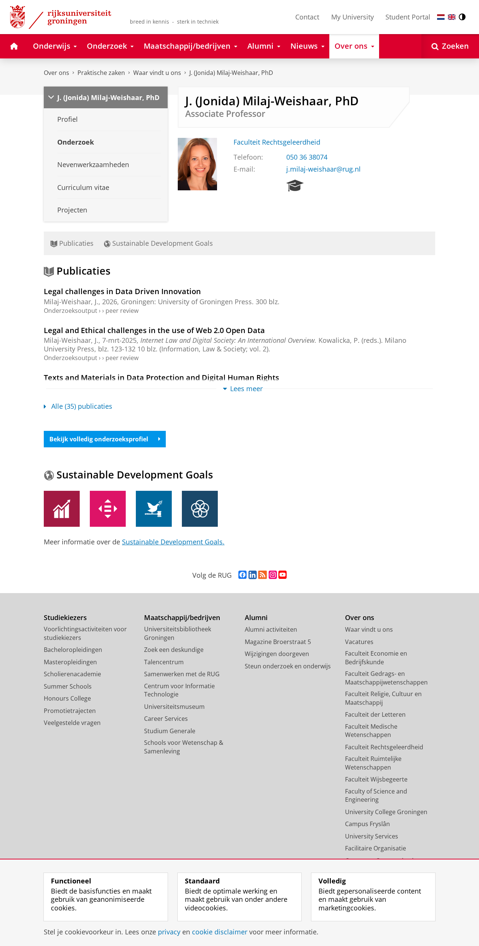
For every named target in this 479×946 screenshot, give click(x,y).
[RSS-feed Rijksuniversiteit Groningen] (262, 575)
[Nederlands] (441, 17)
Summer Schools (68, 686)
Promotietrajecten (70, 711)
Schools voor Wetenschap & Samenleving (183, 746)
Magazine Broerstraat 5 (278, 642)
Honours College (67, 698)
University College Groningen (386, 812)
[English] (451, 17)
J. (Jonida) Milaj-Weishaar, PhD (231, 73)
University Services (371, 836)
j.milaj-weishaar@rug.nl (323, 169)
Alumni (256, 617)
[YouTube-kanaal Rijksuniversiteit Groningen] (282, 575)
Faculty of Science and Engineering (376, 795)
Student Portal (407, 16)
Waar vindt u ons (157, 73)
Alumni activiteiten (271, 629)
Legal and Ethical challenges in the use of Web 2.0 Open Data (154, 330)
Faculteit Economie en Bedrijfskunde (376, 657)
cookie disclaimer (219, 932)
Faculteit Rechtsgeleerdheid (277, 142)
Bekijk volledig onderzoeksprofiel (98, 439)
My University (352, 16)
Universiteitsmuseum (174, 706)
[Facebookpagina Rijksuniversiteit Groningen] (242, 575)
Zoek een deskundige (174, 650)
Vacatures (359, 642)
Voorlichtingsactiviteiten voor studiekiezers (85, 633)
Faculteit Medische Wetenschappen (371, 730)
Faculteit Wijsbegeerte (376, 779)
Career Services (166, 718)
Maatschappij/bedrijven (182, 617)
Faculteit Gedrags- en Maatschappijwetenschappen (386, 678)
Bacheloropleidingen (73, 650)
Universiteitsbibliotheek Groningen (177, 633)
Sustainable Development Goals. (173, 541)
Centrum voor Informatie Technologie (179, 690)
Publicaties (75, 243)
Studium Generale (169, 731)
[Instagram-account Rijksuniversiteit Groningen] (273, 575)
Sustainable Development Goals (161, 243)
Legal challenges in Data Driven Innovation (122, 291)
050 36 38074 (306, 157)
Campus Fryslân (367, 824)
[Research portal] (295, 186)
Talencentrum (164, 662)
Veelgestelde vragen (72, 723)
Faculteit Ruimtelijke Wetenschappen (373, 763)
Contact (307, 16)
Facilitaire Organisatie (375, 848)
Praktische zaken (101, 73)
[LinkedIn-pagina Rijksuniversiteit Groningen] (252, 575)
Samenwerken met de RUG (182, 674)
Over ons (56, 73)
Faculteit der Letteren (375, 714)
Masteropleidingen (70, 662)
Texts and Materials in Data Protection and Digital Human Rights (161, 377)
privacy (169, 932)
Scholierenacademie (72, 674)
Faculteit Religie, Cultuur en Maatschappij (383, 698)
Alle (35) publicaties (81, 406)
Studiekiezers (65, 617)
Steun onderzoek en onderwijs (288, 666)
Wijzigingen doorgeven (277, 654)
